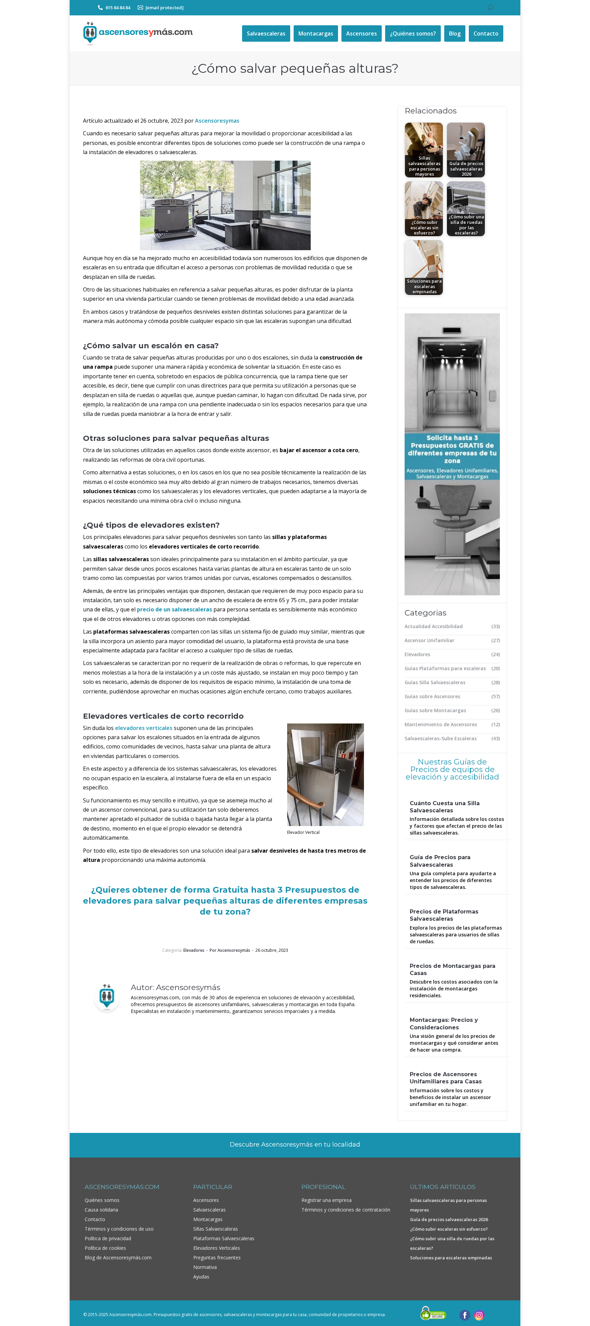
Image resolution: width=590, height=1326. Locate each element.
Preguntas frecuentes (217, 1257)
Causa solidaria (101, 1209)
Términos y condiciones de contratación (345, 1209)
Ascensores (206, 1200)
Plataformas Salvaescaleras (223, 1238)
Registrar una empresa (326, 1200)
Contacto (95, 1219)
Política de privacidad (108, 1238)
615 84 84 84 (118, 7)
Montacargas (208, 1219)
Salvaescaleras (209, 1209)
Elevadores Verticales (216, 1248)
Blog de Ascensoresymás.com (118, 1257)
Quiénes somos (102, 1200)
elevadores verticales (143, 728)
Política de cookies (105, 1248)
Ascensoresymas (217, 120)
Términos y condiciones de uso (119, 1229)
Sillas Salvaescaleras (215, 1229)
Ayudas (201, 1276)
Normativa (205, 1267)
